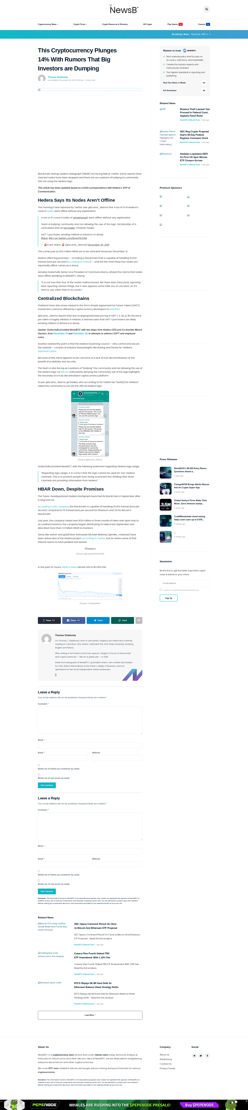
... (175, 532)
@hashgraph (80, 218)
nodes (50, 211)
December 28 (80, 333)
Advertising (166, 1059)
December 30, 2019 (98, 245)
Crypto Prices (79, 24)
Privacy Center (167, 1068)
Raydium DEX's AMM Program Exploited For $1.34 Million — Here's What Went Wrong (176, 34)
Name (41, 739)
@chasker (69, 228)
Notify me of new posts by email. (54, 778)
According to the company (53, 506)
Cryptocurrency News (47, 24)
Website (96, 753)
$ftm (51, 238)
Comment (43, 703)
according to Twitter (93, 538)
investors (115, 309)
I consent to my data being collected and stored (181, 590)
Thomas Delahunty (58, 77)
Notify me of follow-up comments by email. (59, 769)
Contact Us (166, 1064)
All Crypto (147, 24)
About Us (164, 1055)
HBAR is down (69, 567)
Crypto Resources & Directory (115, 24)
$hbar (44, 238)
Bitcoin (65, 372)
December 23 (60, 333)
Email (41, 752)
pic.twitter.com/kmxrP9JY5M (71, 238)
